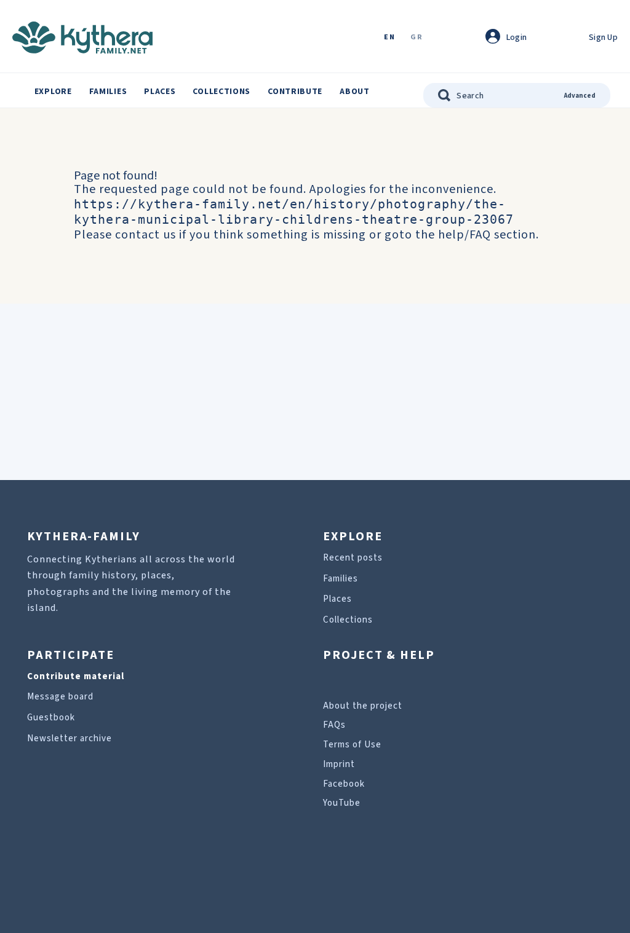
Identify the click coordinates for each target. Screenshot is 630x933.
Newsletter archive (69, 738)
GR (416, 38)
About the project (362, 705)
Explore (53, 91)
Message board (60, 696)
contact (137, 234)
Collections (221, 91)
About (355, 91)
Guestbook (51, 717)
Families (108, 91)
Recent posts (353, 557)
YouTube (342, 803)
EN (389, 38)
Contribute (295, 91)
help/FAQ (464, 234)
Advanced (580, 95)
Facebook (344, 784)
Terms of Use (352, 744)
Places (159, 91)
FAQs (334, 724)
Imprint (339, 764)
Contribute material (75, 676)
